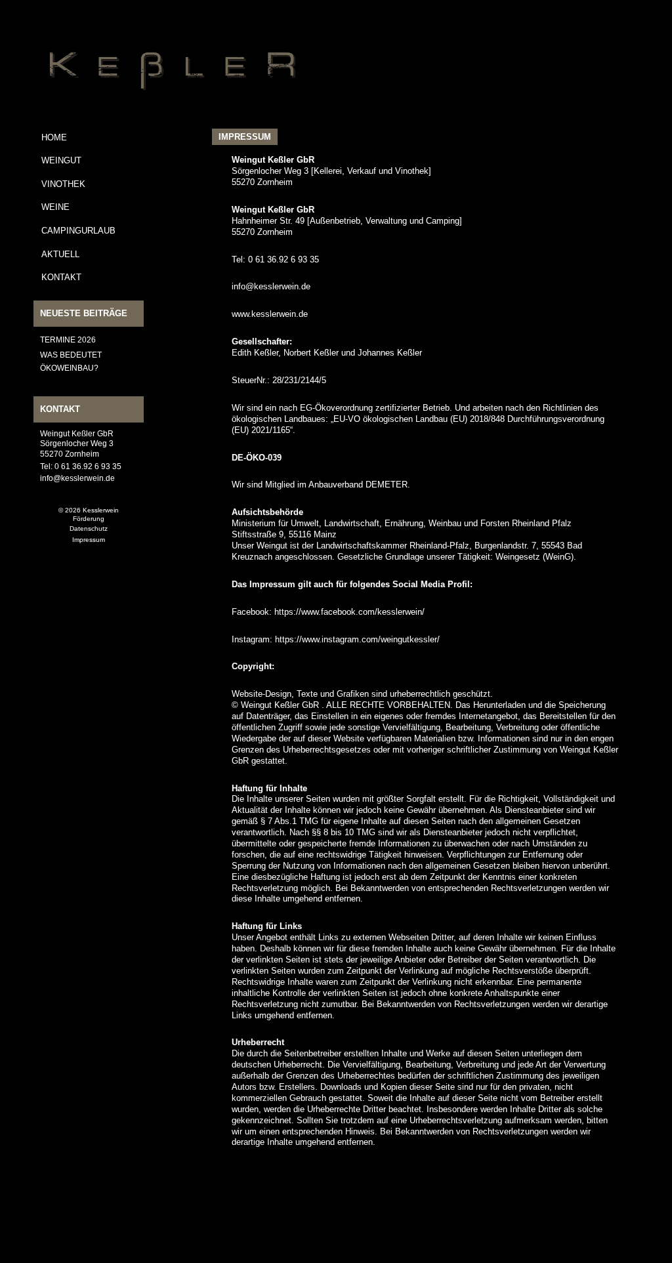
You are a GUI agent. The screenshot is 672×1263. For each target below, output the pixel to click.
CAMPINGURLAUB (78, 231)
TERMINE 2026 (68, 339)
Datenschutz (89, 528)
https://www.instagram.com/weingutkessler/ (357, 639)
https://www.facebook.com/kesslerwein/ (349, 612)
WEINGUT (61, 160)
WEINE (55, 207)
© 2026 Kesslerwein (88, 510)
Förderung (88, 518)
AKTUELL (60, 254)
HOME (54, 137)
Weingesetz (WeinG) (534, 557)
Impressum (88, 539)
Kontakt (61, 277)
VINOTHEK (63, 184)
